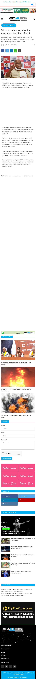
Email (2, 432)
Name (3, 425)
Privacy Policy (23, 677)
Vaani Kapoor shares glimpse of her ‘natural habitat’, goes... (23, 564)
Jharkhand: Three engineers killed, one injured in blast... (16, 416)
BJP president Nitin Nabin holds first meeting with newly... (16, 363)
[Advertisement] (18, 109)
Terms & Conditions (12, 677)
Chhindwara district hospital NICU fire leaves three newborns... (16, 390)
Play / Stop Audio (8, 25)
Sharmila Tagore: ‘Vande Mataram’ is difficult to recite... (21, 572)
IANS (6, 45)
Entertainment (5, 658)
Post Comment (7, 458)
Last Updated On (16, 2)
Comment (4, 440)
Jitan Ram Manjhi (28, 176)
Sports (3, 652)
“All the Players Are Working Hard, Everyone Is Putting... (22, 555)
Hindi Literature (5, 649)
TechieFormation (19, 674)
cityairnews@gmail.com (7, 593)
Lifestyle (3, 655)
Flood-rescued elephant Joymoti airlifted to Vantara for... (23, 539)
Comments (5, 421)
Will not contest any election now (13, 176)
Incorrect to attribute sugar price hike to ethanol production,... (21, 547)
